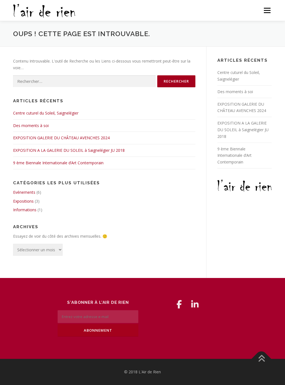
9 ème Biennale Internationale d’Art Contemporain (58, 162)
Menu (267, 10)
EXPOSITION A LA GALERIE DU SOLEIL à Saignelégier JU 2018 (69, 150)
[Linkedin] (195, 304)
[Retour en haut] (261, 359)
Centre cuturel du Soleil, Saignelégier (45, 113)
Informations (24, 209)
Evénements (24, 192)
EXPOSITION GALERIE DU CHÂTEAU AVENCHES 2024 (61, 137)
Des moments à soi (31, 125)
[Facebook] (179, 304)
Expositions (23, 201)
